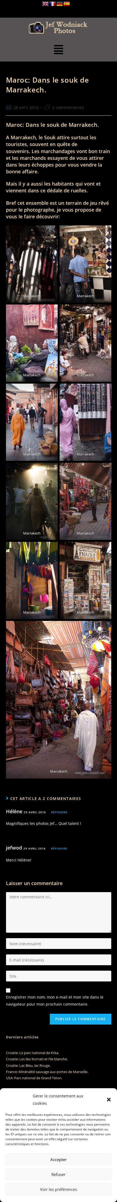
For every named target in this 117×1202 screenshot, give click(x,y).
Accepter (58, 1159)
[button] (109, 1099)
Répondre (59, 812)
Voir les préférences (58, 1189)
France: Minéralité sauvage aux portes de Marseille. (47, 1071)
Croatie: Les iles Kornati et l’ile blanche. (37, 1059)
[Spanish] (66, 3)
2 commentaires (68, 107)
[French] (52, 3)
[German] (59, 3)
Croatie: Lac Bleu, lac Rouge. (28, 1065)
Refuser (58, 1174)
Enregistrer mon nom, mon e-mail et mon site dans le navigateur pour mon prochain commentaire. (54, 1000)
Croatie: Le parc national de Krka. (32, 1052)
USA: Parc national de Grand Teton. (34, 1077)
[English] (45, 3)
